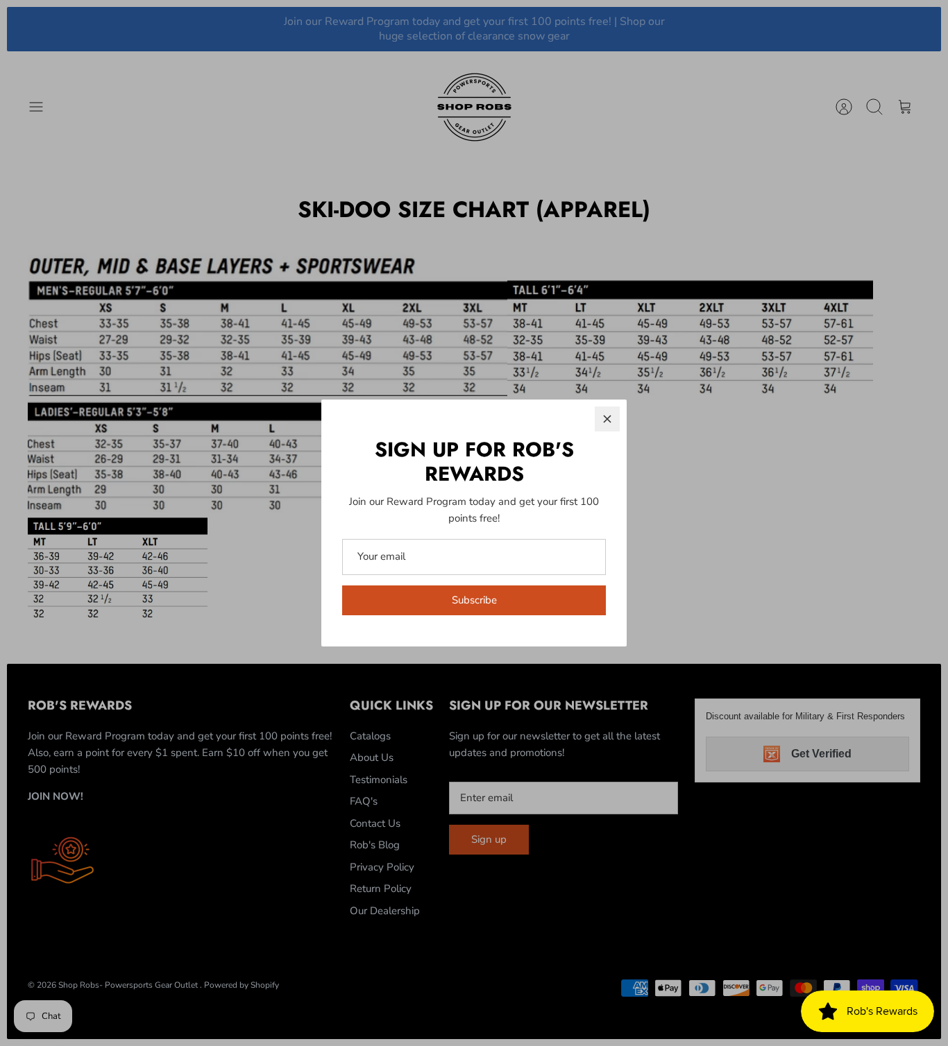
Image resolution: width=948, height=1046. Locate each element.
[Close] (607, 418)
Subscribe (474, 600)
